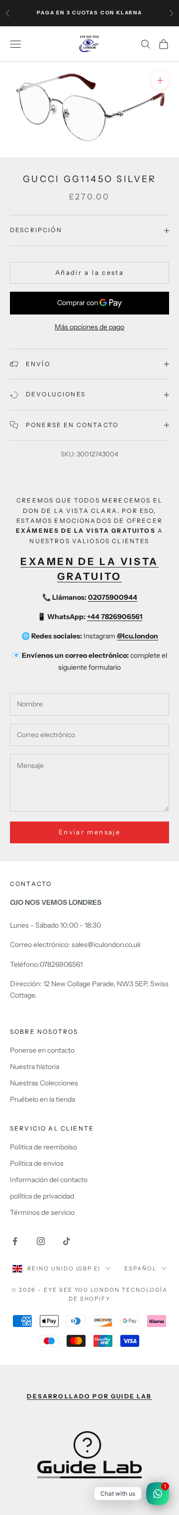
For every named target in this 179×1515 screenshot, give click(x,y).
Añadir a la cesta (89, 272)
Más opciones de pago (89, 326)
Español (140, 1268)
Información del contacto (49, 1179)
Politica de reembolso (43, 1146)
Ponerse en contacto (42, 1050)
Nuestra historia (34, 1066)
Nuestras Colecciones (44, 1082)
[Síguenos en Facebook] (15, 1241)
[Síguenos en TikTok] (67, 1241)
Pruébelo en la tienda (42, 1099)
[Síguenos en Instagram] (41, 1241)
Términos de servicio (42, 1212)
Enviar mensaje (89, 832)
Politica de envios (37, 1163)
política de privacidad (42, 1196)
